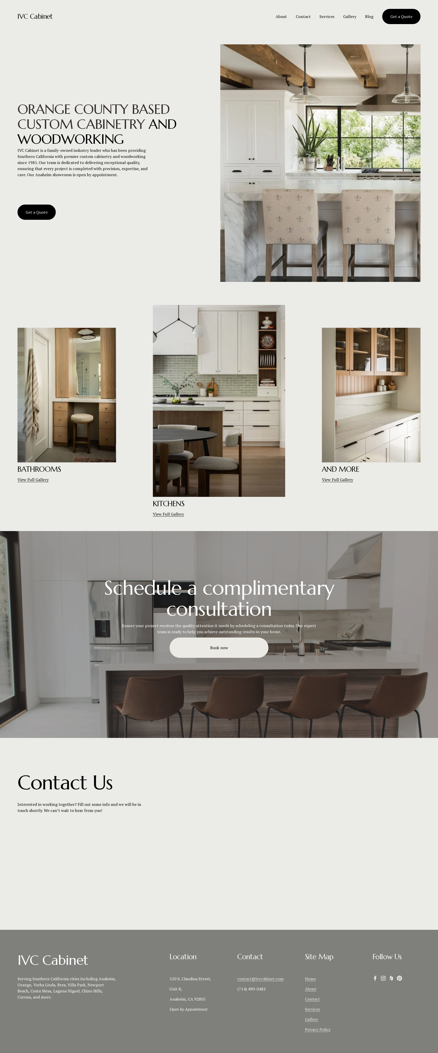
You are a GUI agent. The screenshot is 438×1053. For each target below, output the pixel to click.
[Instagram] (383, 978)
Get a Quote (401, 16)
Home (310, 979)
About (281, 16)
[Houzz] (391, 978)
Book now (219, 647)
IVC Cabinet (34, 16)
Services (326, 16)
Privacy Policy (318, 1029)
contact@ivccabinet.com (260, 979)
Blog (369, 16)
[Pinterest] (399, 978)
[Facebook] (375, 978)
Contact (303, 16)
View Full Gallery (33, 479)
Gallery (311, 1019)
